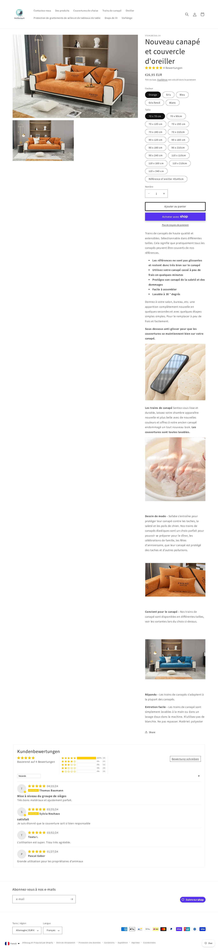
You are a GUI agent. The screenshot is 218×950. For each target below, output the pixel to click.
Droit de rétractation (65, 942)
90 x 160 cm (178, 139)
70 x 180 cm (156, 131)
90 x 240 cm (156, 155)
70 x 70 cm (155, 116)
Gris (168, 94)
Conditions (109, 942)
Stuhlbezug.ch (26, 942)
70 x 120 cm (156, 123)
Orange (153, 94)
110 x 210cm (180, 163)
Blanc (172, 102)
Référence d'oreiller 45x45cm (166, 178)
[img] (37, 786)
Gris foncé (154, 102)
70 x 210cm (178, 131)
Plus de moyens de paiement (175, 225)
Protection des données (90, 942)
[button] (187, 14)
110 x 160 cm (156, 163)
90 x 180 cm (156, 147)
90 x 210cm (178, 147)
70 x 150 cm (178, 123)
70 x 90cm (176, 116)
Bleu (182, 94)
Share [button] (152, 732)
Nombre (149, 186)
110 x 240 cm (156, 171)
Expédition (162, 79)
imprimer (135, 942)
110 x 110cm (179, 155)
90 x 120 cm (156, 139)
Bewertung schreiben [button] (185, 759)
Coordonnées (149, 942)
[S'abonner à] (71, 899)
